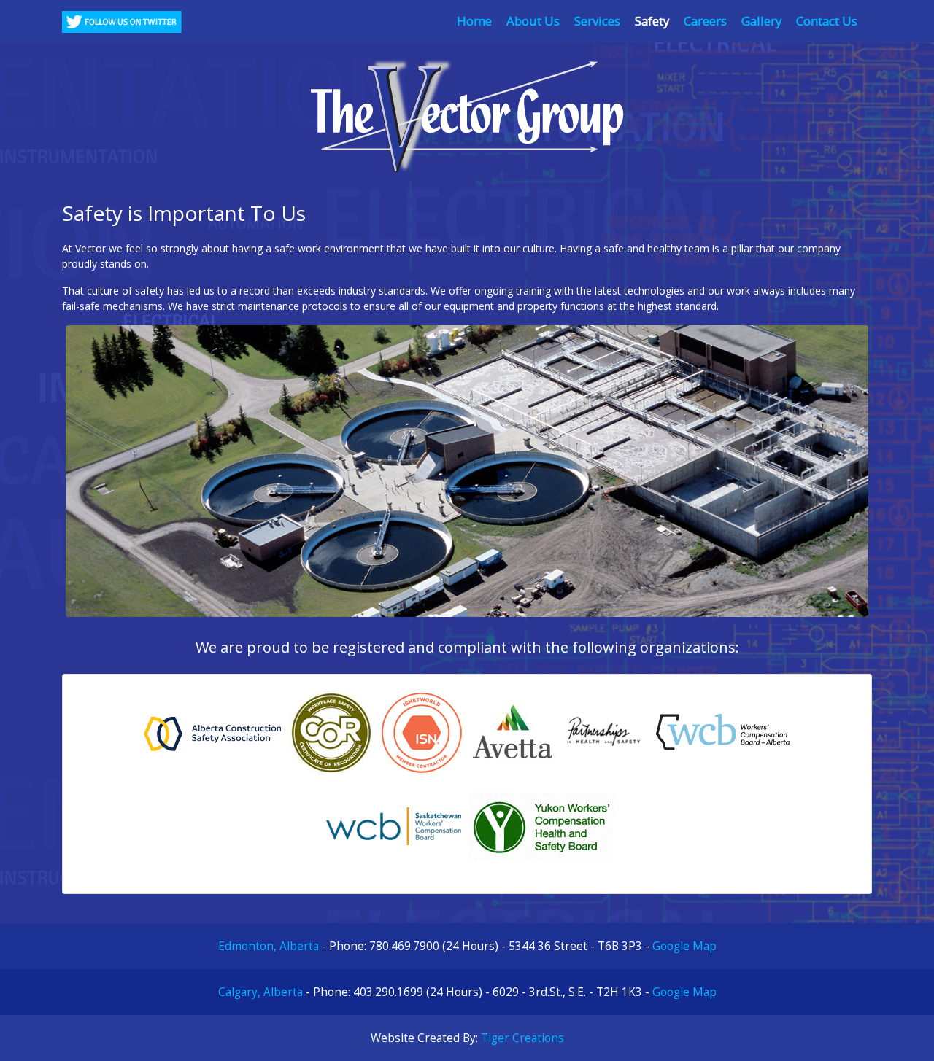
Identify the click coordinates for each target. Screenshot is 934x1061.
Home (474, 20)
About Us (533, 20)
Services (597, 20)
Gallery (761, 20)
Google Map (684, 946)
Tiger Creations (522, 1038)
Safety (652, 20)
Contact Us (826, 20)
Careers (705, 20)
